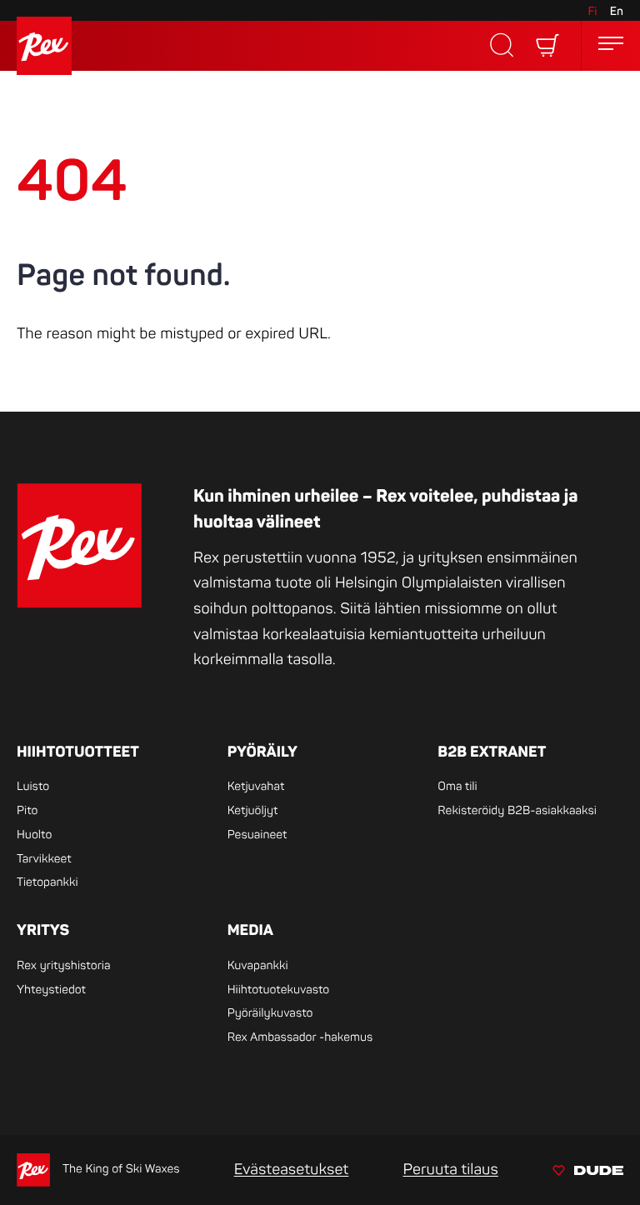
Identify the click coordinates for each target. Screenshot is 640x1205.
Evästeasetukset (291, 1169)
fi (592, 12)
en (616, 12)
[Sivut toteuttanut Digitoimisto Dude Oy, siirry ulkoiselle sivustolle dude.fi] (587, 1172)
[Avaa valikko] (610, 46)
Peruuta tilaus (450, 1169)
